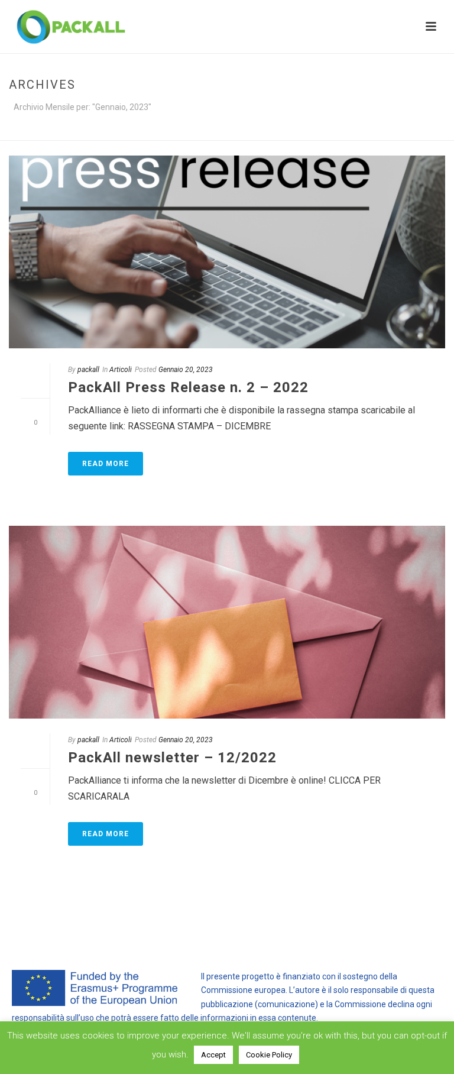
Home (316, 129)
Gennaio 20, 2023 (185, 369)
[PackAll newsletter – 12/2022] (227, 622)
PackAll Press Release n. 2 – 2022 (188, 387)
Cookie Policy (269, 1054)
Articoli (120, 369)
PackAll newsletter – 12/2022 (172, 757)
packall (88, 369)
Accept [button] (213, 1054)
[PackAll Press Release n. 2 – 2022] (227, 252)
